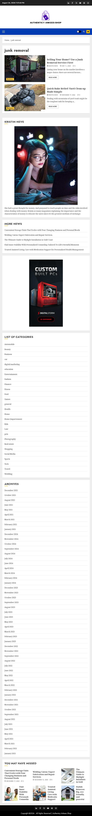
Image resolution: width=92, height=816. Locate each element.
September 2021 (11, 714)
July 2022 (8, 665)
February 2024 (10, 578)
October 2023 (10, 597)
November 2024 (11, 539)
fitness (7, 389)
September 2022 (11, 656)
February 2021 (10, 748)
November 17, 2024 (68, 95)
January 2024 (10, 583)
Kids (6, 424)
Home (7, 414)
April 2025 (8, 514)
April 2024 (8, 568)
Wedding (8, 474)
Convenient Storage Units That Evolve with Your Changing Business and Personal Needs (42, 230)
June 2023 (8, 617)
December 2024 (11, 534)
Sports (7, 459)
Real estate (9, 444)
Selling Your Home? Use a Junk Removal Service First (65, 61)
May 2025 (8, 510)
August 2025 (9, 500)
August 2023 (9, 607)
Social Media (9, 454)
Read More (53, 77)
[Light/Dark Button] (79, 32)
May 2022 (8, 675)
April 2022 (8, 680)
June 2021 (8, 729)
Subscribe (88, 31)
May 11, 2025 (66, 66)
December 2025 (11, 490)
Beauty (7, 349)
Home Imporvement (13, 419)
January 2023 (10, 641)
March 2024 (9, 573)
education (8, 369)
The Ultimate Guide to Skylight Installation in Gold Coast (28, 240)
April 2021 (8, 739)
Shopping (8, 449)
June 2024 (8, 563)
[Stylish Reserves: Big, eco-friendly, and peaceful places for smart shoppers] (67, 793)
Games (7, 399)
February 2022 (10, 690)
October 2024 (10, 544)
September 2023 (11, 602)
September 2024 (11, 549)
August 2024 (9, 553)
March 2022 (9, 685)
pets (6, 434)
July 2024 (8, 558)
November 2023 (11, 592)
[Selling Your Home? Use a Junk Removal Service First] (24, 68)
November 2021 (11, 704)
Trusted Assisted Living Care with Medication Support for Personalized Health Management (44, 249)
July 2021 (8, 724)
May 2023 (8, 622)
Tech (6, 464)
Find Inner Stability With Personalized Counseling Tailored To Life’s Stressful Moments (41, 245)
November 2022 (11, 651)
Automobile (9, 344)
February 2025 (10, 524)
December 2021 (11, 700)
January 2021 (10, 753)
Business (10, 79)
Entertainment (10, 374)
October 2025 (10, 495)
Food (6, 394)
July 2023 (8, 612)
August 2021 (9, 719)
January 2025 (10, 529)
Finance (7, 384)
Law (6, 429)
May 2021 (8, 734)
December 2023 (11, 587)
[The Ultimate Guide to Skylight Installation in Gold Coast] (67, 775)
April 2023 (8, 626)
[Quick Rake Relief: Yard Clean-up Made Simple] (24, 97)
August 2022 (9, 661)
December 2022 (11, 646)
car (5, 359)
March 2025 (9, 519)
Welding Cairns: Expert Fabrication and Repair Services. (28, 235)
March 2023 (9, 631)
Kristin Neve (53, 66)
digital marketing (12, 364)
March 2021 (9, 743)
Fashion (7, 379)
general (7, 404)
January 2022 (10, 695)
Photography (10, 439)
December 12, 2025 (41, 780)
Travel (7, 469)
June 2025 (8, 505)
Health (7, 409)
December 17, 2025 (12, 781)
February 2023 (10, 636)
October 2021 (10, 709)
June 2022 (8, 670)
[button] (3, 32)
